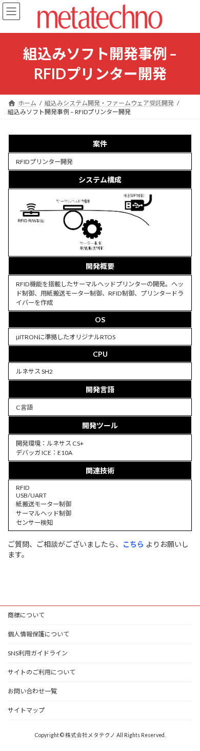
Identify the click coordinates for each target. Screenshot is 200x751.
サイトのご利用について (41, 672)
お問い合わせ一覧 (32, 691)
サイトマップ (26, 710)
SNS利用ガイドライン (38, 653)
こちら (134, 544)
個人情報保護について (38, 634)
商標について (26, 615)
